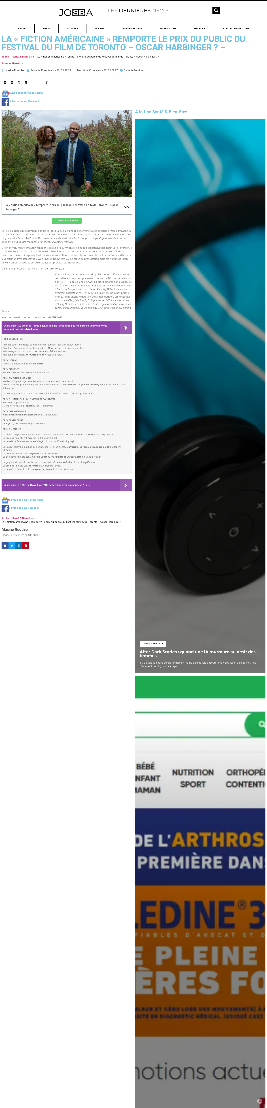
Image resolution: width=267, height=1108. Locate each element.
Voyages (72, 28)
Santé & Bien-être (12, 63)
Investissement (132, 28)
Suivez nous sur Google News (26, 92)
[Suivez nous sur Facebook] (5, 104)
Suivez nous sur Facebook (24, 101)
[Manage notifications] (259, 1101)
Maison (99, 28)
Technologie (168, 28)
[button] (216, 10)
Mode (46, 28)
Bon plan (199, 28)
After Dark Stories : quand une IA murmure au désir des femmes (198, 653)
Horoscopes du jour (236, 28)
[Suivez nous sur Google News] (5, 96)
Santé (22, 28)
